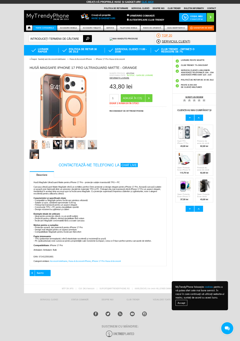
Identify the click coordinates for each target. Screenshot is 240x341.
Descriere (41, 175)
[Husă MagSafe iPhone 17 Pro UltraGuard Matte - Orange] (63, 138)
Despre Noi (107, 299)
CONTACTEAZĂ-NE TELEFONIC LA (98, 164)
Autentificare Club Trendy (146, 19)
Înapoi (34, 59)
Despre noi (158, 8)
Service (110, 28)
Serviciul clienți (140, 8)
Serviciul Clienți (49, 299)
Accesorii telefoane (58, 261)
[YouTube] (132, 314)
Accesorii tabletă (92, 28)
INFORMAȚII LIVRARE (119, 78)
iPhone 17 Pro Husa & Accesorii (106, 261)
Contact (211, 8)
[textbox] (60, 38)
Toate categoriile (45, 28)
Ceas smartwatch (176, 28)
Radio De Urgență (152, 28)
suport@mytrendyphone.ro (115, 288)
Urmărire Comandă (142, 15)
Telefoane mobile (128, 28)
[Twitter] (108, 314)
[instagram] (144, 314)
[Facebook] (95, 314)
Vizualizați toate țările (165, 299)
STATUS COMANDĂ (79, 299)
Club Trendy (174, 8)
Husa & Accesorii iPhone (79, 261)
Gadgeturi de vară (203, 28)
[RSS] (120, 314)
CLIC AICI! (148, 2)
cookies (209, 286)
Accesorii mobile (68, 28)
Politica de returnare (116, 8)
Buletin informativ (194, 8)
